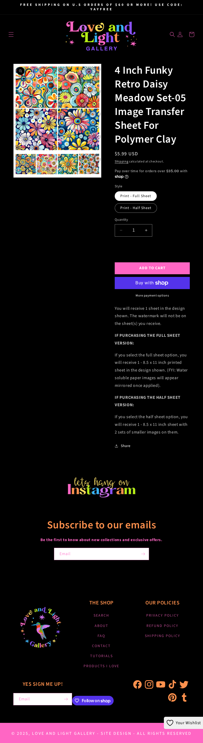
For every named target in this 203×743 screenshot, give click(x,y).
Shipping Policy (162, 636)
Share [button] (126, 446)
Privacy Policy (162, 615)
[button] (11, 34)
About (101, 626)
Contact (101, 646)
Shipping (121, 161)
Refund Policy (162, 626)
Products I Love (101, 666)
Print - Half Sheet (135, 208)
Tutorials (101, 656)
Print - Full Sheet (135, 196)
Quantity (121, 219)
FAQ (101, 636)
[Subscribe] (143, 554)
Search (101, 615)
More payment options (152, 295)
